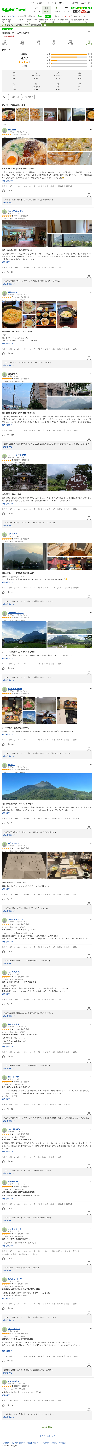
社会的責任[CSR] (34, 1443)
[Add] (89, 30)
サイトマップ (52, 3)
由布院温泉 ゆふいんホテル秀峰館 (15, 33)
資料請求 (62, 1443)
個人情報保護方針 (18, 1443)
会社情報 (6, 1443)
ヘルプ (31, 3)
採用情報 (46, 1443)
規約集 (54, 1443)
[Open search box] (4, 97)
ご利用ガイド (40, 3)
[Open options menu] (90, 129)
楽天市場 (75, 3)
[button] (8, 114)
